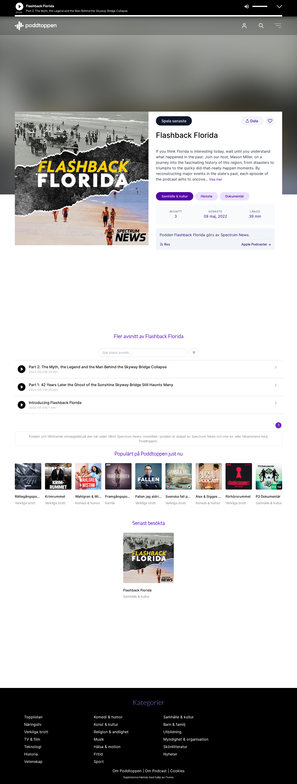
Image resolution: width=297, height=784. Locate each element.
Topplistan (33, 717)
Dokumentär (234, 196)
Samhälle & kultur (174, 196)
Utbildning (172, 731)
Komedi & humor (108, 717)
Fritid (98, 754)
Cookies (177, 770)
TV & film (32, 739)
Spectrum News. (235, 234)
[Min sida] (244, 25)
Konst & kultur (106, 724)
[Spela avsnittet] (21, 369)
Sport (99, 761)
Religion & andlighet (111, 731)
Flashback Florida (189, 234)
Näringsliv (33, 724)
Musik (99, 739)
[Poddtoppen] (36, 25)
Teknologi (32, 746)
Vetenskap (33, 761)
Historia (206, 196)
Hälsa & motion (107, 746)
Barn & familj (174, 724)
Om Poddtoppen (127, 770)
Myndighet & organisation (185, 739)
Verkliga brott (36, 731)
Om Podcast (156, 770)
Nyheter (170, 754)
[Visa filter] (194, 352)
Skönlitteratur (175, 746)
